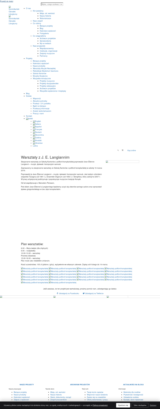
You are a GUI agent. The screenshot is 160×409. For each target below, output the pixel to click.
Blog (28, 93)
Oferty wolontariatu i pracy (97, 399)
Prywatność (128, 394)
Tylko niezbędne (140, 405)
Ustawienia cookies (131, 397)
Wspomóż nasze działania (97, 394)
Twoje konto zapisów (95, 392)
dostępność (138, 394)
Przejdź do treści (6, 1)
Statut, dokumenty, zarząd (60, 397)
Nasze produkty (20, 394)
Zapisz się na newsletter (96, 397)
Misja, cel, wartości (57, 392)
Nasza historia (56, 394)
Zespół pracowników (58, 399)
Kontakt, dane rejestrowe (133, 399)
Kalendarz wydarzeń (22, 397)
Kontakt (29, 116)
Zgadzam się (123, 405)
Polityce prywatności (100, 405)
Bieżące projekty (20, 392)
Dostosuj (153, 405)
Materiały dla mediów (132, 392)
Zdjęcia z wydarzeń (21, 399)
